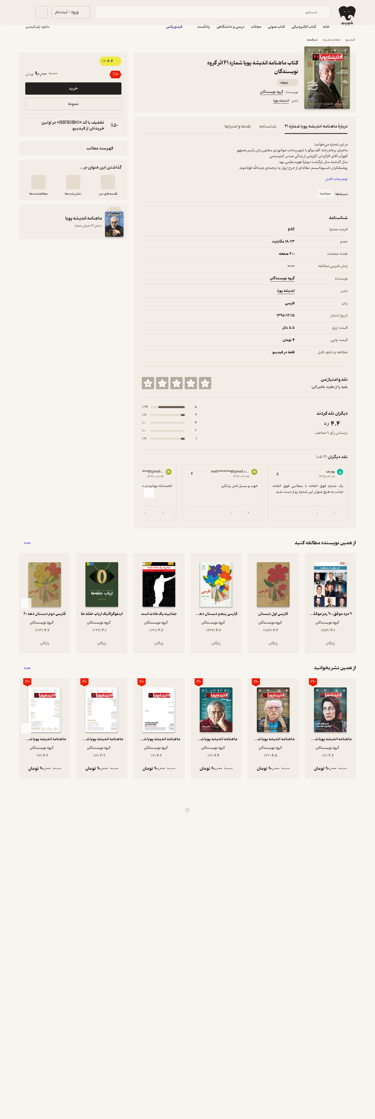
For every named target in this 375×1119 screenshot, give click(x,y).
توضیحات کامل (336, 179)
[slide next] (149, 492)
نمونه (73, 103)
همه (27, 543)
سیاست (325, 193)
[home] (345, 17)
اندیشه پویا (281, 100)
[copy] (30, 125)
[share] (182, 101)
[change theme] (25, 12)
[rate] (205, 383)
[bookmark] (157, 101)
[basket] (41, 12)
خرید (73, 88)
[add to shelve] (108, 182)
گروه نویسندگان (271, 92)
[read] (38, 182)
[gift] (169, 101)
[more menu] (145, 101)
